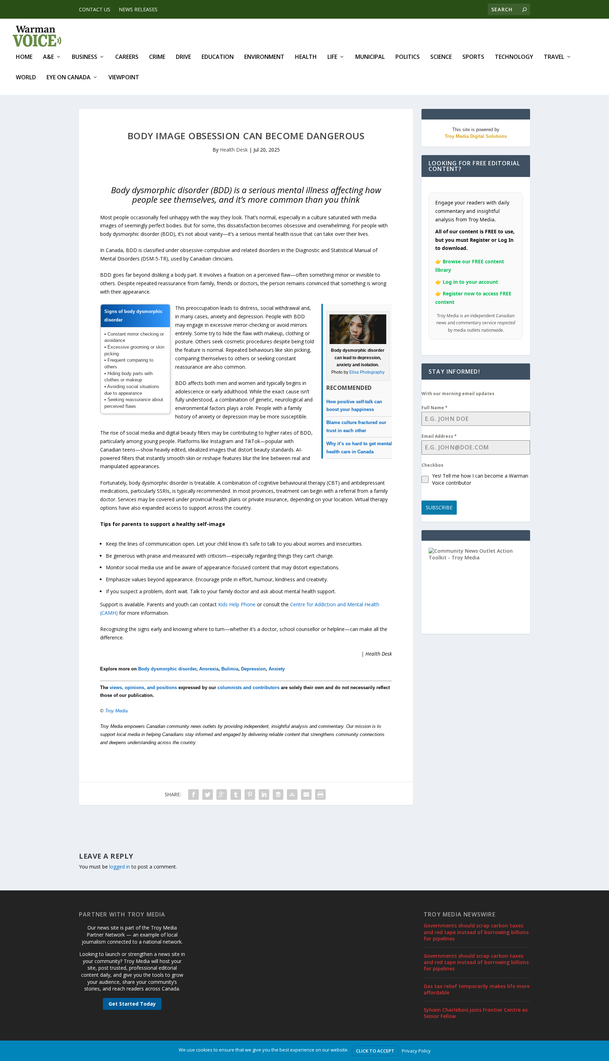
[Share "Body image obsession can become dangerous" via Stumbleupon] (292, 794)
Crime (157, 57)
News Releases (138, 9)
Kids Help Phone (237, 604)
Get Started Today (132, 1003)
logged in (119, 866)
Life (332, 57)
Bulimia (229, 668)
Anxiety (277, 668)
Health (306, 57)
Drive (183, 57)
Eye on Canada (69, 77)
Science (441, 57)
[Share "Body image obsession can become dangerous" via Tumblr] (236, 794)
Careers (127, 57)
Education (218, 57)
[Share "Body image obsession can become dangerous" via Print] (320, 794)
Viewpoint (124, 77)
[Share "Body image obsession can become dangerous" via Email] (306, 794)
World (26, 77)
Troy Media (116, 710)
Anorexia (209, 668)
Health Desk (234, 149)
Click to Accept (375, 1051)
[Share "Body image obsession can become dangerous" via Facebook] (193, 794)
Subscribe (439, 507)
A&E (48, 57)
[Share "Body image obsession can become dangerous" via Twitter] (208, 794)
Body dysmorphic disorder (167, 668)
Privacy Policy (416, 1051)
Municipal (370, 57)
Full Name (435, 408)
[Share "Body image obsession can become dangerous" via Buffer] (278, 794)
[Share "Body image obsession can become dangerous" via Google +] (222, 794)
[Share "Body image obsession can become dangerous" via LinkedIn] (264, 794)
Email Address (439, 436)
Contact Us (94, 9)
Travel (554, 57)
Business (84, 57)
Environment (264, 57)
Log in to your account (470, 281)
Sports (473, 57)
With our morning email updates (458, 394)
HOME (24, 57)
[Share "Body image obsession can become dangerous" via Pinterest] (250, 794)
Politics (407, 57)
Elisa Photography (367, 372)
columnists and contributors (248, 687)
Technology (514, 57)
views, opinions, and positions (143, 687)
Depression (253, 668)
